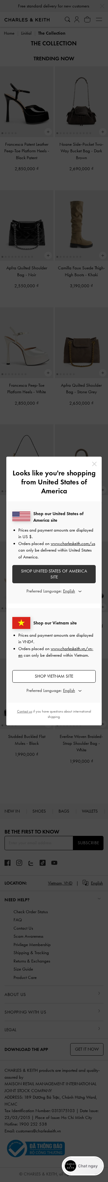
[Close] (94, 464)
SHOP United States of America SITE (54, 574)
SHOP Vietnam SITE (54, 676)
